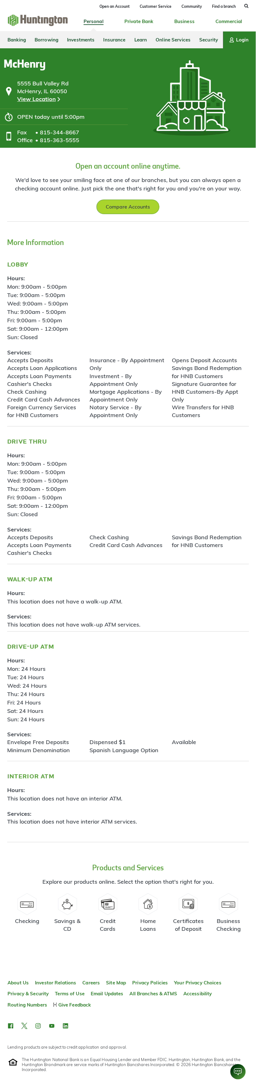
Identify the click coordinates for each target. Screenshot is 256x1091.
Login (242, 40)
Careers (91, 983)
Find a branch (224, 6)
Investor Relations (55, 983)
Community (191, 6)
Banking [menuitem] (16, 40)
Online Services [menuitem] (173, 40)
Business (184, 21)
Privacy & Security (28, 994)
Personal (94, 21)
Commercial (228, 21)
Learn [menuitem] (140, 40)
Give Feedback (74, 1005)
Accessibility (197, 994)
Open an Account (114, 6)
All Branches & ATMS (153, 994)
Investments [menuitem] (80, 40)
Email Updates (107, 994)
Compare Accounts (128, 207)
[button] (10, 1026)
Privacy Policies (150, 983)
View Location (36, 99)
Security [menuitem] (208, 40)
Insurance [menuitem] (114, 40)
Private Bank (138, 21)
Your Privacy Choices (197, 983)
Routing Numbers (27, 1005)
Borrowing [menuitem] (46, 40)
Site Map (116, 983)
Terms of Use (70, 994)
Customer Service (155, 6)
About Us (18, 983)
